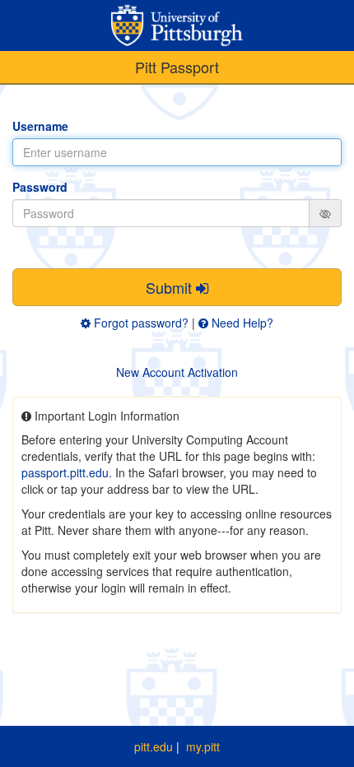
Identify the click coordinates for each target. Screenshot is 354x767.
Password (40, 187)
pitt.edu (153, 746)
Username (40, 126)
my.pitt (203, 746)
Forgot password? (140, 322)
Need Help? (240, 322)
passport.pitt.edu (65, 472)
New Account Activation (177, 372)
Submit (171, 287)
